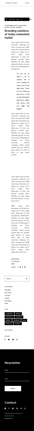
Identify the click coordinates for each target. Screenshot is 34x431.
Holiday (12, 27)
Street (17, 323)
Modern (19, 27)
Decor (7, 27)
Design (7, 298)
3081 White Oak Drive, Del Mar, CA (13, 413)
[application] (17, 19)
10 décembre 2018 (11, 25)
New (24, 320)
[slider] (25, 19)
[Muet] (21, 19)
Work (6, 303)
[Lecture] (6, 19)
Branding (8, 290)
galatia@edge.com (9, 418)
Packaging (22, 25)
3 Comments (15, 261)
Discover (9, 317)
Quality (9, 323)
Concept (7, 295)
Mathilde (16, 259)
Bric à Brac (8, 292)
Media (8, 320)
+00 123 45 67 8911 (9, 416)
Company (9, 313)
